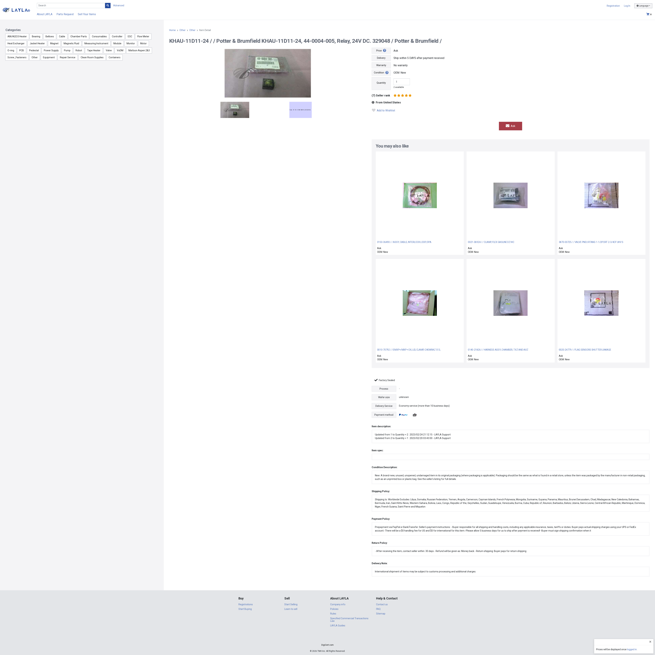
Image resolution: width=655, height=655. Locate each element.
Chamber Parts (78, 36)
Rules (333, 613)
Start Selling (290, 604)
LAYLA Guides (337, 625)
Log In (627, 5)
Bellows (50, 36)
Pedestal (34, 50)
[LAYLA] (16, 9)
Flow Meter (143, 36)
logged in (632, 649)
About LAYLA (44, 14)
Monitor (131, 43)
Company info (337, 604)
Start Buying (245, 609)
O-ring (11, 50)
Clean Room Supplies (92, 57)
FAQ (378, 609)
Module (117, 43)
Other (35, 57)
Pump (67, 50)
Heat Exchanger (16, 43)
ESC (130, 36)
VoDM (120, 50)
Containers (114, 57)
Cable (62, 36)
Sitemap (380, 613)
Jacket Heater (37, 43)
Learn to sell (290, 609)
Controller (117, 36)
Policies (334, 609)
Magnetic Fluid (71, 43)
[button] (327, 639)
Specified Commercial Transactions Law (349, 619)
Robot (79, 50)
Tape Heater (93, 50)
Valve (109, 50)
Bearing (36, 36)
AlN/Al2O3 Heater (17, 36)
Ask (512, 126)
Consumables (99, 36)
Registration (613, 5)
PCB (21, 50)
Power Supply (51, 50)
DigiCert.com (327, 645)
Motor (143, 43)
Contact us (382, 604)
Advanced (118, 5)
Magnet (54, 43)
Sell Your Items (87, 14)
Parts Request (65, 14)
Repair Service (67, 57)
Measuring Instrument (96, 43)
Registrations (245, 604)
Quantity (381, 82)
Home (172, 30)
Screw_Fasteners (17, 57)
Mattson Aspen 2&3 (139, 50)
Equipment (49, 57)
